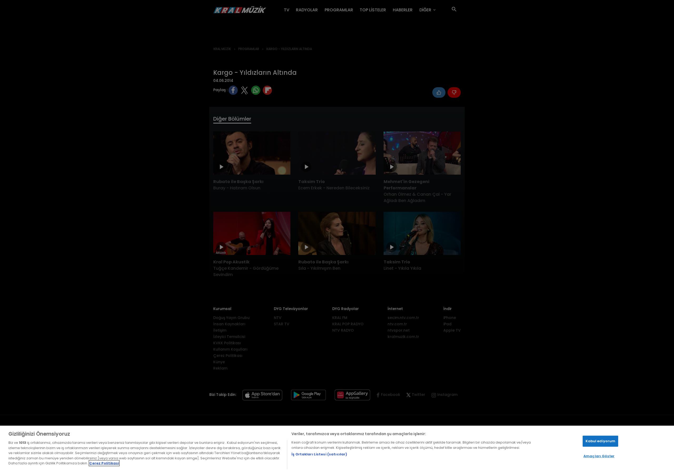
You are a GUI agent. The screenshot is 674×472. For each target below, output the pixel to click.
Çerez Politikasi (104, 463)
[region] (337, 449)
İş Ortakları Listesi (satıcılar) (319, 454)
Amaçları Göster (598, 456)
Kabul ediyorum (601, 441)
